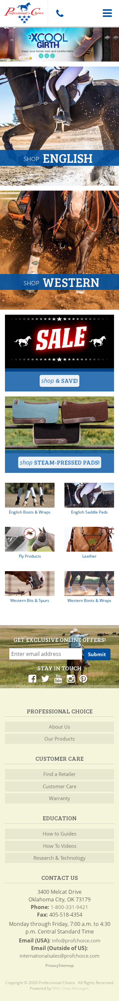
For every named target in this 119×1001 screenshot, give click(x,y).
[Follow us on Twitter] (45, 678)
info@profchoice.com (76, 940)
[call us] (59, 13)
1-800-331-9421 (69, 907)
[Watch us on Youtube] (58, 678)
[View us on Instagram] (71, 678)
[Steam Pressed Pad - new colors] (59, 424)
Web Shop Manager (70, 988)
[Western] (59, 250)
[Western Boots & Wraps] (89, 583)
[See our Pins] (83, 678)
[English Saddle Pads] (89, 495)
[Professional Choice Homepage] (24, 11)
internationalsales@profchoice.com (59, 955)
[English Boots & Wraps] (30, 495)
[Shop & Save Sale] (59, 343)
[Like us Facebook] (32, 678)
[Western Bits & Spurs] (30, 583)
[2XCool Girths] (59, 44)
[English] (59, 126)
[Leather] (89, 539)
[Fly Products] (30, 539)
